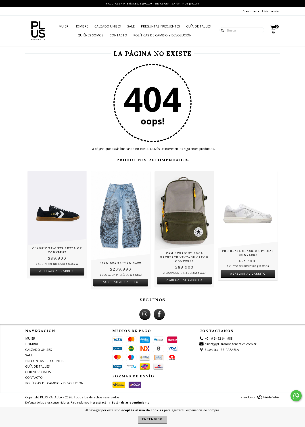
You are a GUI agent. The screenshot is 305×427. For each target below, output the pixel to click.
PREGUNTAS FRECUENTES (160, 26)
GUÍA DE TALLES (198, 26)
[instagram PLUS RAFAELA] (144, 314)
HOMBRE (81, 26)
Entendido (152, 419)
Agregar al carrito (57, 271)
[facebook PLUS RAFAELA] (159, 314)
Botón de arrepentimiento (130, 402)
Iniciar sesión (270, 11)
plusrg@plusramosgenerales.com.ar (230, 344)
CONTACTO (118, 35)
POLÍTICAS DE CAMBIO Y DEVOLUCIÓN (162, 35)
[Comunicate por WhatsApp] (296, 395)
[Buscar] (221, 30)
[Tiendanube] (260, 398)
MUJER (63, 26)
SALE (131, 26)
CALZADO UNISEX (107, 26)
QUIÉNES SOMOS (90, 35)
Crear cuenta (251, 11)
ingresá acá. (98, 402)
